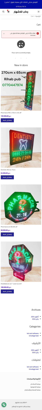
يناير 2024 (35, 319)
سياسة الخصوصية (35, 387)
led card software (33, 333)
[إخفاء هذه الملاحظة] (4, 33)
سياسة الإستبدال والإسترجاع (33, 390)
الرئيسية (38, 16)
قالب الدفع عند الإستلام (18, 406)
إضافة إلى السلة (7, 120)
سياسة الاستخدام (36, 384)
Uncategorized (34, 335)
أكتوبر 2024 (35, 316)
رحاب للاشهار (21, 11)
